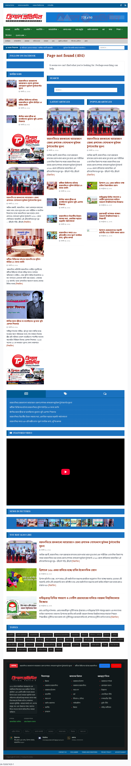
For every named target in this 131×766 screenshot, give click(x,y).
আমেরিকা (75, 635)
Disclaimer (74, 752)
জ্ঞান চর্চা (69, 640)
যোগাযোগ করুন (106, 685)
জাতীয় (16, 29)
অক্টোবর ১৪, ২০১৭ (106, 188)
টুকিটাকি (78, 640)
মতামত (50, 731)
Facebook (104, 665)
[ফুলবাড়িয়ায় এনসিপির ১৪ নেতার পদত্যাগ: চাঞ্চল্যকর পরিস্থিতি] (98, 523)
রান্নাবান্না (27, 41)
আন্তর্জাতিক (52, 29)
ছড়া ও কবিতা (50, 640)
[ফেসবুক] (121, 5)
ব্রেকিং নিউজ (16, 731)
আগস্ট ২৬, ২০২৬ (53, 150)
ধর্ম (103, 29)
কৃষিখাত (10, 640)
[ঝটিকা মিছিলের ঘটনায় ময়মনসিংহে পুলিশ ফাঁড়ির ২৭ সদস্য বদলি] (52, 185)
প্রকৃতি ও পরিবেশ (62, 41)
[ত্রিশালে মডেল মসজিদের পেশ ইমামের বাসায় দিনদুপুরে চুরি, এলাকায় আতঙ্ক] (87, 523)
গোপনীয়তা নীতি (106, 694)
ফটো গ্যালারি (39, 731)
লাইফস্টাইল (76, 703)
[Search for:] (111, 47)
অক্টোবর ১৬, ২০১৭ (106, 222)
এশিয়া (114, 635)
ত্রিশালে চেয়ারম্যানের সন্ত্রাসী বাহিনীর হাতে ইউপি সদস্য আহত (111, 231)
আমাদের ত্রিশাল (9, 5)
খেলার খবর (67, 29)
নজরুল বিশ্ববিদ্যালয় (38, 5)
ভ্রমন (53, 41)
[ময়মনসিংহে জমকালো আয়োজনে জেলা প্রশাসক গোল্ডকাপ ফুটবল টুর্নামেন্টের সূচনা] (65, 121)
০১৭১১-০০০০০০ (77, 740)
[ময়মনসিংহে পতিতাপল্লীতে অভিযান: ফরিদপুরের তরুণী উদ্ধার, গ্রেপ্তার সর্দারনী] (76, 523)
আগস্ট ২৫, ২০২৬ (65, 191)
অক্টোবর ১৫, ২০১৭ (106, 205)
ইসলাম (106, 635)
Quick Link (20, 35)
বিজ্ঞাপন (104, 689)
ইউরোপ (84, 635)
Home (7, 29)
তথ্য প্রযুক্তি (79, 29)
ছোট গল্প (40, 640)
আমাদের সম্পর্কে (106, 681)
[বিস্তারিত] (51, 175)
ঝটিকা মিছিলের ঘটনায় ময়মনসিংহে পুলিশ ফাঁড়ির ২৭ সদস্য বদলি (70, 185)
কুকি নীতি (104, 703)
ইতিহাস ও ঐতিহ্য (76, 41)
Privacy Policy (106, 752)
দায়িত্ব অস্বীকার (106, 707)
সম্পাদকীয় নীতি (106, 698)
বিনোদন (9, 35)
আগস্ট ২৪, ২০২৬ (65, 208)
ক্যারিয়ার (7, 41)
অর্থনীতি (39, 29)
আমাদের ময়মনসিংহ (23, 5)
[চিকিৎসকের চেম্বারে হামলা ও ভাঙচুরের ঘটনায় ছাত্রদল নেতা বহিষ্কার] (108, 523)
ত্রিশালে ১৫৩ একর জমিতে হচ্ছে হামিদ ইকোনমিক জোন (111, 184)
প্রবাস (86, 41)
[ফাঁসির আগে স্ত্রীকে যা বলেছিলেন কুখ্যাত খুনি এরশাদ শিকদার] (52, 202)
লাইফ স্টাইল (17, 41)
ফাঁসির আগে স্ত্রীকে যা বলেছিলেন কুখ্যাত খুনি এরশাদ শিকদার (71, 202)
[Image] (125, 5)
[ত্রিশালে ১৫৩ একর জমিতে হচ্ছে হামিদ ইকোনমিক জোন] (92, 185)
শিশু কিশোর (114, 645)
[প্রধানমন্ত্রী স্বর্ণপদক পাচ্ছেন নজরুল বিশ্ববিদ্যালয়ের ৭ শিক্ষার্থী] (92, 216)
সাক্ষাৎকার (22, 649)
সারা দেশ (32, 649)
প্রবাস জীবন (11, 645)
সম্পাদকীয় (50, 5)
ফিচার (21, 645)
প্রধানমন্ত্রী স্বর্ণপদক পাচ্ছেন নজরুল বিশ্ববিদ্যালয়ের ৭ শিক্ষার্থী (109, 216)
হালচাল (46, 41)
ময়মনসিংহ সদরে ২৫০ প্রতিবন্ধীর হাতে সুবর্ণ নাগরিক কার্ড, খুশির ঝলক (70, 235)
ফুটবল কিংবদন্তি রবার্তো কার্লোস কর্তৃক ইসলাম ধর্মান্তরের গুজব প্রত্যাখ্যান (77, 47)
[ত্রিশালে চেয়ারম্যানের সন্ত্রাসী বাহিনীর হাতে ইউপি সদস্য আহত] (92, 233)
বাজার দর (29, 645)
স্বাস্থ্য (110, 29)
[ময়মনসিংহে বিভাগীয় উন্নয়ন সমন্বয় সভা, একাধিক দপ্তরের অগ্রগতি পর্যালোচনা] (52, 219)
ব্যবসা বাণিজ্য (49, 645)
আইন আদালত (92, 29)
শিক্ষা (118, 29)
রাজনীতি (27, 29)
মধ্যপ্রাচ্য (67, 645)
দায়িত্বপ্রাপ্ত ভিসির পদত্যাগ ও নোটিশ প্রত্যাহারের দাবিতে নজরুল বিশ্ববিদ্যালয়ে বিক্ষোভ (111, 200)
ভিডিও (27, 731)
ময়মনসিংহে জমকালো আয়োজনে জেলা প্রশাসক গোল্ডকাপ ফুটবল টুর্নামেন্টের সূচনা (64, 143)
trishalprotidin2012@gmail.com (53, 740)
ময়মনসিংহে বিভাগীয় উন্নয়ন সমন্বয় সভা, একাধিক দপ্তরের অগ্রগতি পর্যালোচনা (70, 219)
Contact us (63, 752)
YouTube (116, 665)
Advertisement (120, 752)
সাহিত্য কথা (36, 41)
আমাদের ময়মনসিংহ (79, 685)
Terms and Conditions (89, 752)
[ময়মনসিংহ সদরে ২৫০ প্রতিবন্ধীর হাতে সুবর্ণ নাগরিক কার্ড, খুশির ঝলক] (52, 235)
